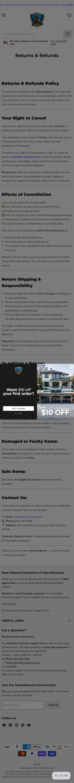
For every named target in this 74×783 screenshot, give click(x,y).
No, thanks (18, 413)
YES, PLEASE (18, 408)
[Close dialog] (71, 366)
